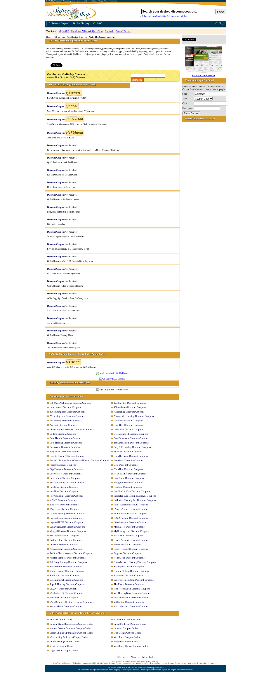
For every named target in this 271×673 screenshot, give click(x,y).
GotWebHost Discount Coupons (65, 473)
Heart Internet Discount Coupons (130, 473)
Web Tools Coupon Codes (127, 637)
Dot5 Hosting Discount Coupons (66, 442)
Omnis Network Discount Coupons (131, 540)
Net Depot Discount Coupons (64, 535)
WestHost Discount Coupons (64, 597)
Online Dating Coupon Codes (64, 641)
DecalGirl (88, 31)
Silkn (144, 16)
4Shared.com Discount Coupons (130, 407)
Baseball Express (123, 31)
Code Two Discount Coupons (128, 429)
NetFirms (151, 16)
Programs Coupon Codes (126, 641)
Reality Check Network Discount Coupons (71, 553)
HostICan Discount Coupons (64, 487)
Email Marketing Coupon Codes (130, 623)
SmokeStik (161, 16)
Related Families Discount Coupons (68, 557)
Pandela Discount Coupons (127, 544)
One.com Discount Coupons (64, 544)
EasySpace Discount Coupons (64, 451)
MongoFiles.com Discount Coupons (68, 531)
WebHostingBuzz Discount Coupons (132, 593)
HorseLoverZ (77, 31)
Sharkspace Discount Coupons (129, 566)
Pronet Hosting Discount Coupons (131, 548)
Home (48, 37)
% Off (99, 23)
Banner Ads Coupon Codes (127, 619)
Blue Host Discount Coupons (128, 425)
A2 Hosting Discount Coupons (129, 411)
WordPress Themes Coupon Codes (131, 646)
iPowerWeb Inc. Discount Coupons (131, 509)
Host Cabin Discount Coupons (65, 478)
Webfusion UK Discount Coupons (66, 593)
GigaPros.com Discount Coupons (66, 469)
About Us (135, 657)
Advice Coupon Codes (61, 619)
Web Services (59, 37)
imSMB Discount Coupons (63, 500)
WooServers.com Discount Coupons (132, 597)
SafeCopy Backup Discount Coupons (68, 562)
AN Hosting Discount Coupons (65, 420)
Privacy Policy (148, 657)
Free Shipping (83, 23)
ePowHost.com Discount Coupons (131, 456)
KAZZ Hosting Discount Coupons (131, 518)
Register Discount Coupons (127, 553)
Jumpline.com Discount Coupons (130, 513)
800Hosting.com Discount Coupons (67, 411)
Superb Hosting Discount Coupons (67, 584)
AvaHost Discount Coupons (63, 425)
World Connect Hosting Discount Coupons (71, 602)
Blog (221, 23)
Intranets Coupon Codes (126, 628)
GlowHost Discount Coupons (128, 469)
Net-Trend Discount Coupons (128, 535)
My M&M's (64, 31)
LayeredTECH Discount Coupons (66, 522)
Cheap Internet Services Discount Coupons (71, 429)
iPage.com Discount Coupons (64, 509)
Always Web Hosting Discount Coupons (134, 416)
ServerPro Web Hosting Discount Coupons (135, 562)
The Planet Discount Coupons (129, 584)
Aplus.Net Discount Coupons (128, 420)
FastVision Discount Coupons (128, 460)
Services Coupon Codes (61, 646)
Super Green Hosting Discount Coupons (134, 579)
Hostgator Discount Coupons (128, 482)
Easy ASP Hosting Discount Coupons (132, 447)
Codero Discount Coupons (63, 433)
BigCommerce (172, 16)
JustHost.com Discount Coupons (66, 518)
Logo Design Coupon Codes (64, 650)
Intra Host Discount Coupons (64, 504)
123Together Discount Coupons (130, 402)
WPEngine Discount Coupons (129, 602)
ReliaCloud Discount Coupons (129, 557)
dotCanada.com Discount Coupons (131, 442)
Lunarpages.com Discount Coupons (67, 526)
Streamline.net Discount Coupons (66, 579)
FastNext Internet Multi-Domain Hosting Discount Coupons (79, 460)
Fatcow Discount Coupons (63, 464)
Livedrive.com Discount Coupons (130, 522)
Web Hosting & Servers (77, 37)
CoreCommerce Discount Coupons (131, 438)
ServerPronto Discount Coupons (66, 566)
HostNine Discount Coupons (64, 491)
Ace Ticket (98, 31)
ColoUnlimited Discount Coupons (131, 433)
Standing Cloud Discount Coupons (131, 571)
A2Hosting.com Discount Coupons (67, 416)
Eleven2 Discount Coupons (127, 451)
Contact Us (123, 657)
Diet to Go (109, 31)
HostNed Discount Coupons (128, 487)
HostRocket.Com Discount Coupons (132, 491)
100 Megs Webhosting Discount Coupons (70, 402)
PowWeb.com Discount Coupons (66, 548)
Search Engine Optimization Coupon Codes (71, 632)
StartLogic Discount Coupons (64, 575)
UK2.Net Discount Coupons (63, 588)
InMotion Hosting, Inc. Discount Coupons (135, 500)
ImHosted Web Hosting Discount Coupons (135, 495)
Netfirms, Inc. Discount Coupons (66, 540)
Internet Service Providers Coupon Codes (70, 628)
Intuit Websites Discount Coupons (131, 504)
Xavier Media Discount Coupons (66, 606)
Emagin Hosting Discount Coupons (67, 456)
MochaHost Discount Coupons (129, 526)
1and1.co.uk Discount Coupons (65, 407)
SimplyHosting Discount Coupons (67, 571)
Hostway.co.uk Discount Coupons (66, 495)
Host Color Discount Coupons (129, 478)
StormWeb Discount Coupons (128, 575)
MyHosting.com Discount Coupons (131, 531)
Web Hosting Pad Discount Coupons (132, 588)
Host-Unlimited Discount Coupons (67, 482)
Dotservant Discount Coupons (65, 447)
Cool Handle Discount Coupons (65, 438)
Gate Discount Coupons (126, 464)
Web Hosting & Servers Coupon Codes (69, 637)
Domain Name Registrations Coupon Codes (71, 623)
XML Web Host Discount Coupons (131, 606)
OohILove (184, 16)
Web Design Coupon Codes (127, 632)
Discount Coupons (60, 23)
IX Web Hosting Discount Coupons (67, 513)
